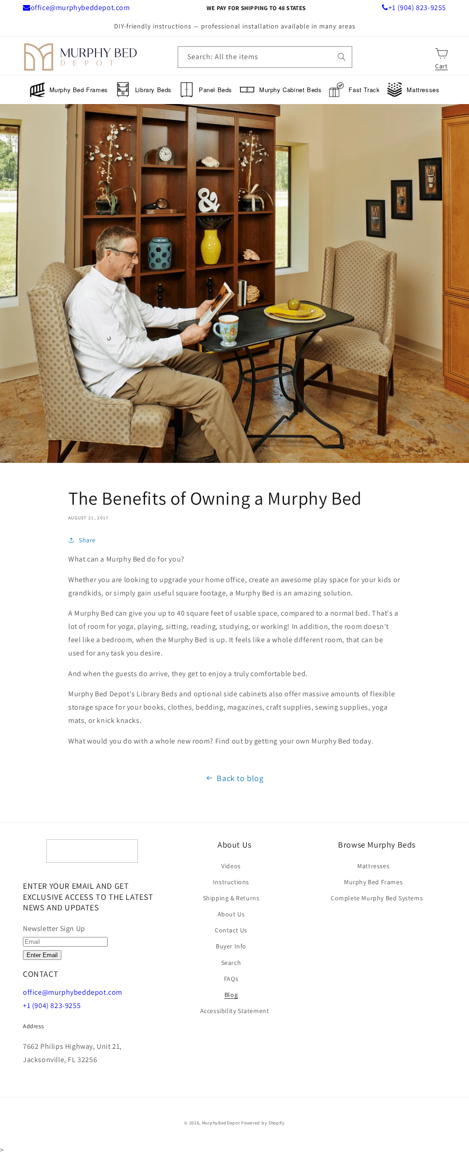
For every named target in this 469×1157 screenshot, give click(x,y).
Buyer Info (231, 946)
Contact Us (231, 930)
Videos (231, 866)
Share (87, 540)
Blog (231, 995)
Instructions (231, 882)
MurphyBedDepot (221, 1123)
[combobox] (265, 57)
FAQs (231, 979)
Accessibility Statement (234, 1011)
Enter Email (42, 955)
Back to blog (240, 778)
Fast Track (364, 89)
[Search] (342, 57)
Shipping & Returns (231, 898)
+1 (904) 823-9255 (417, 7)
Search (231, 963)
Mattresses (423, 89)
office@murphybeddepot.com (80, 7)
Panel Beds (215, 89)
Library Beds (153, 89)
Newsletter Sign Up (54, 928)
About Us (231, 914)
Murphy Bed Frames (78, 89)
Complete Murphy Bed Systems (377, 898)
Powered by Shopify (263, 1123)
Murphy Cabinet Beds (290, 89)
